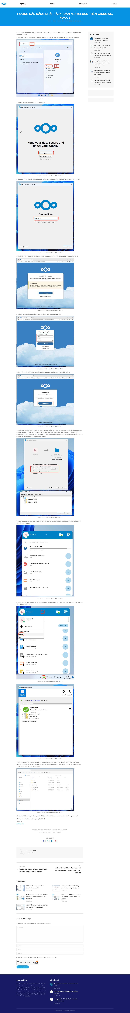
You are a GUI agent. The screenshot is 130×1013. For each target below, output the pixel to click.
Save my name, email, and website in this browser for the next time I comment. (37, 957)
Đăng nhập (45, 832)
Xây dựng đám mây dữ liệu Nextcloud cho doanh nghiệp (101, 39)
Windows (58, 832)
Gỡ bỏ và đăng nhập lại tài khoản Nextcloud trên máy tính (35, 887)
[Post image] (20, 888)
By (47, 829)
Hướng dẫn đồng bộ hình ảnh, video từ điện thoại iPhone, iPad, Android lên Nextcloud (36, 896)
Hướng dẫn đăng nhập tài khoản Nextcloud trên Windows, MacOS (102, 81)
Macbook (49, 832)
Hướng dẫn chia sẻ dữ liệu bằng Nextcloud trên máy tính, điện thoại (71, 887)
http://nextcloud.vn (31, 852)
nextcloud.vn (20, 823)
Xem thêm (27, 996)
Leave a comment (62, 829)
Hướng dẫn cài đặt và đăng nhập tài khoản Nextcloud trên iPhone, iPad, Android (71, 896)
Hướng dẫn (40, 829)
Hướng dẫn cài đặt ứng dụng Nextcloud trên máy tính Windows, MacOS (37, 906)
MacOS (54, 832)
